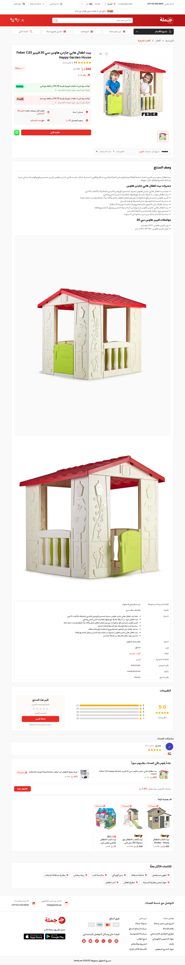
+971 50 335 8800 (155, 4)
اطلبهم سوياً (22, 788)
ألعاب (157, 41)
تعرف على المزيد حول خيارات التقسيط (74, 90)
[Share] (100, 53)
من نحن (143, 918)
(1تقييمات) (68, 62)
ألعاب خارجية (134, 653)
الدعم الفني (54, 4)
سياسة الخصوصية (138, 933)
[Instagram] (110, 941)
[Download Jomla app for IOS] (34, 936)
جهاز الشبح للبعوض (164, 949)
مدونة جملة (141, 923)
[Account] (22, 20)
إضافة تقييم (40, 719)
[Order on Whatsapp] (17, 132)
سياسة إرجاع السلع (138, 928)
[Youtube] (90, 941)
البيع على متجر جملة (164, 923)
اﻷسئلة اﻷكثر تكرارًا (138, 949)
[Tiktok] (97, 941)
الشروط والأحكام (139, 944)
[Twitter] (103, 941)
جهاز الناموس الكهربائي (163, 939)
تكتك (171, 944)
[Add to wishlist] (106, 53)
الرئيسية (169, 41)
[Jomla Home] (167, 20)
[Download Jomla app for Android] (55, 936)
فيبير (138, 659)
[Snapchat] (84, 941)
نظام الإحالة (168, 928)
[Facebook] (116, 941)
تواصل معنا (168, 918)
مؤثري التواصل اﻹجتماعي (162, 933)
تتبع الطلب (17, 4)
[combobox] (109, 4)
